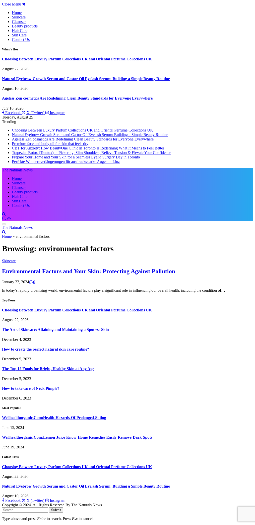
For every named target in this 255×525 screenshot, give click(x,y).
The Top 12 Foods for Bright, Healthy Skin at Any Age (48, 369)
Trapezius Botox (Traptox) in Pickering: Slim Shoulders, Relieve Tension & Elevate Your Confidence (91, 152)
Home (17, 12)
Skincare (19, 17)
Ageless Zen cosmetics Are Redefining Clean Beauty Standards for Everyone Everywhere (77, 98)
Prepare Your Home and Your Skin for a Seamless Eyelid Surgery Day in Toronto (76, 157)
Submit (56, 510)
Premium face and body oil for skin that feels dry (50, 143)
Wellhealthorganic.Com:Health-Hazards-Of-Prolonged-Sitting (54, 417)
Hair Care (19, 30)
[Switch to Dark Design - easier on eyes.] (4, 218)
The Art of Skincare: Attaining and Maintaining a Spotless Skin (55, 329)
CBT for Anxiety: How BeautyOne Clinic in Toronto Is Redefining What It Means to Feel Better (88, 148)
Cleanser (19, 21)
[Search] (4, 214)
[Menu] (4, 224)
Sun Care (19, 35)
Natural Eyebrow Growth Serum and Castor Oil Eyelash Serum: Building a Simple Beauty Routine (86, 79)
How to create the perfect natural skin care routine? (45, 349)
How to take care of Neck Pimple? (30, 388)
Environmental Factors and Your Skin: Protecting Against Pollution (88, 271)
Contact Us (21, 39)
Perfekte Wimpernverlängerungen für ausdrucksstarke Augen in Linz (66, 161)
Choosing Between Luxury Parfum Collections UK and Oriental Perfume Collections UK (77, 59)
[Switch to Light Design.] (9, 218)
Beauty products (25, 26)
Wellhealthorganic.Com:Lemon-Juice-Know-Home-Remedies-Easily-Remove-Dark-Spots (77, 437)
